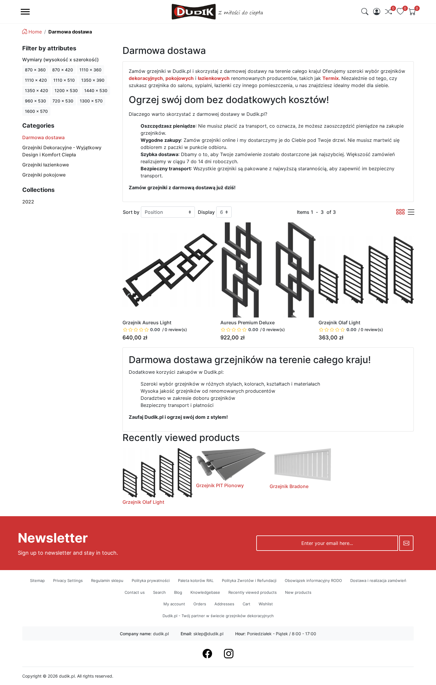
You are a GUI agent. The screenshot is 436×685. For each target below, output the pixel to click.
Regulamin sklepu (107, 580)
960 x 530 (35, 100)
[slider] (141, 329)
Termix (330, 78)
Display (206, 212)
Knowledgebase (205, 592)
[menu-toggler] (25, 11)
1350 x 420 (36, 90)
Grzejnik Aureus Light (146, 322)
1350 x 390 (92, 80)
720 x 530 (62, 100)
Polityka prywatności (151, 580)
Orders (199, 603)
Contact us (135, 592)
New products (298, 592)
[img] (364, 11)
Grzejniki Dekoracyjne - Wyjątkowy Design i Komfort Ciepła (61, 151)
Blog (178, 592)
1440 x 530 (95, 90)
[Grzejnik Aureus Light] (170, 269)
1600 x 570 (36, 111)
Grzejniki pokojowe (44, 175)
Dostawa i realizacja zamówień (378, 580)
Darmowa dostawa (43, 137)
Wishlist (266, 603)
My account (174, 603)
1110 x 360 (90, 69)
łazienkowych (214, 78)
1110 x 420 (36, 80)
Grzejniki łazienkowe (45, 165)
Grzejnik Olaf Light (339, 322)
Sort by (131, 212)
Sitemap (37, 580)
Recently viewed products (252, 592)
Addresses (224, 603)
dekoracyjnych (146, 78)
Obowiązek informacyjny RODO (313, 580)
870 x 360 (35, 69)
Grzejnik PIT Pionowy (220, 485)
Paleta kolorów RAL (196, 580)
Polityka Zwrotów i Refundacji (249, 580)
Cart (246, 603)
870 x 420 (62, 69)
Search (159, 592)
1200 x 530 (66, 90)
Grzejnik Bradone (289, 486)
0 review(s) (176, 329)
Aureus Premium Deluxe (247, 322)
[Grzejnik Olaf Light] (366, 269)
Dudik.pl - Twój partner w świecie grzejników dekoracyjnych (218, 615)
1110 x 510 (64, 80)
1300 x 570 (91, 100)
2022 (28, 202)
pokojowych (180, 78)
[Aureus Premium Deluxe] (268, 269)
